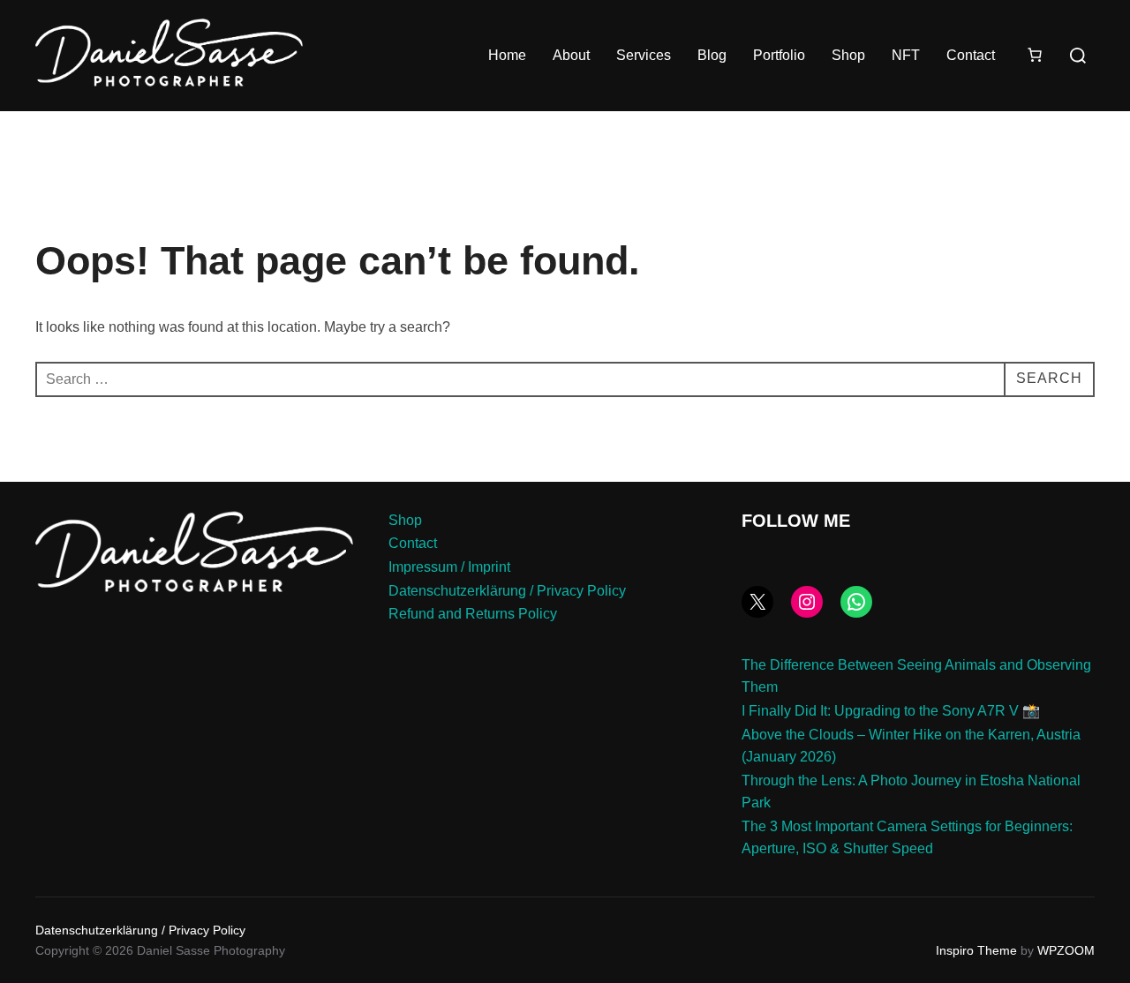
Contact (970, 55)
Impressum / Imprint (449, 566)
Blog (712, 55)
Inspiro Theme (976, 950)
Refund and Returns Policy (472, 613)
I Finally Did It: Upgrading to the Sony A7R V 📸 (891, 710)
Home (507, 55)
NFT (906, 55)
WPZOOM (1066, 950)
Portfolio (779, 55)
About (571, 55)
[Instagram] (807, 602)
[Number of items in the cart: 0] (1034, 54)
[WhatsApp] (856, 602)
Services (643, 55)
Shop (848, 55)
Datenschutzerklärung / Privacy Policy (507, 590)
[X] (757, 602)
